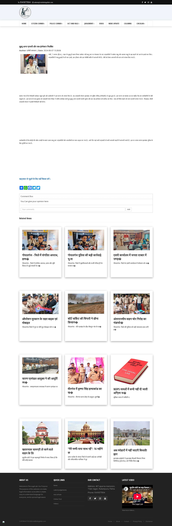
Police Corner (55, 23)
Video (101, 23)
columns (128, 23)
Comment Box (27, 196)
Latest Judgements (60, 490)
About (118, 521)
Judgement (88, 23)
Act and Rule (73, 23)
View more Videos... (128, 510)
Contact (126, 521)
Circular (140, 23)
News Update (114, 23)
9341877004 (24, 2)
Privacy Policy (137, 521)
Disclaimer (149, 521)
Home (24, 23)
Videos (56, 504)
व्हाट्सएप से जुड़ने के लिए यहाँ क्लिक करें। (35, 178)
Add (128, 209)
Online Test (58, 499)
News (56, 485)
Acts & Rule (57, 494)
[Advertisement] (110, 12)
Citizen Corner (37, 23)
